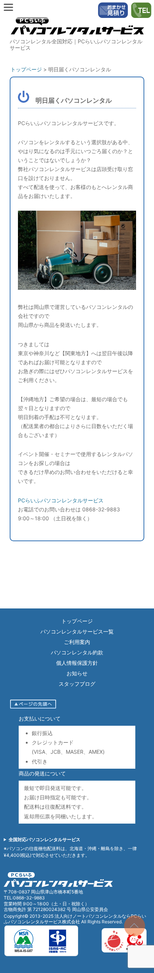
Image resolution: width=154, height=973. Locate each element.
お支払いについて (40, 718)
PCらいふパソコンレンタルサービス (61, 500)
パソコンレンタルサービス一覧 (77, 631)
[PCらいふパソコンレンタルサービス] (77, 36)
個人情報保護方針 (77, 663)
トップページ (77, 621)
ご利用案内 (77, 642)
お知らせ (77, 673)
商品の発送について (42, 773)
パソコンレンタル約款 (77, 652)
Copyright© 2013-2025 (29, 916)
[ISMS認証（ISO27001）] (41, 955)
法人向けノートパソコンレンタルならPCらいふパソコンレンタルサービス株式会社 (75, 919)
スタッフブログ (77, 684)
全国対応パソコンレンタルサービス (44, 839)
